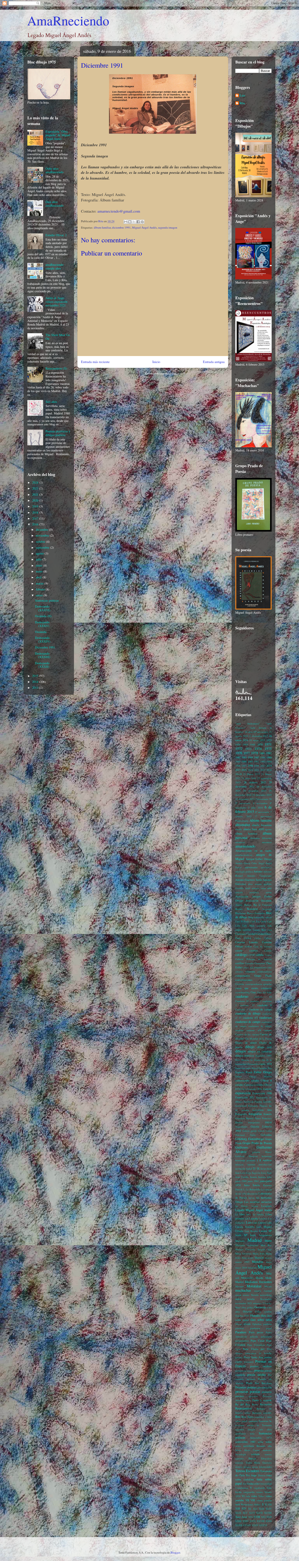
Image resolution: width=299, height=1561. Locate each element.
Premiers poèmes (246, 1387)
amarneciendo (245, 846)
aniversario (251, 867)
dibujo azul (264, 1047)
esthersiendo (242, 1080)
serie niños (265, 1442)
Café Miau (248, 925)
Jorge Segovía (253, 1172)
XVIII (256, 1517)
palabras (267, 1324)
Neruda (255, 1295)
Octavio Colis (252, 1311)
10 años (249, 731)
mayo (39, 571)
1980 (261, 753)
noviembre (43, 535)
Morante (239, 1286)
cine (269, 967)
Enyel (255, 1068)
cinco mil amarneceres (255, 967)
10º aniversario (260, 731)
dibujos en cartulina (260, 1051)
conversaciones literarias (253, 980)
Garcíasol (240, 1134)
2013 (35, 687)
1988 (269, 757)
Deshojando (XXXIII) (42, 655)
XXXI (269, 1521)
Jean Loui (240, 1172)
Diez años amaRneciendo (54, 204)
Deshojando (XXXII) (42, 665)
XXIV (246, 1521)
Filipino (263, 1105)
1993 (263, 761)
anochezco (266, 867)
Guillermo (241, 1147)
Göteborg (241, 1139)
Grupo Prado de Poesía (257, 1143)
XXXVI (263, 1525)
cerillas (239, 963)
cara (269, 929)
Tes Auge (251, 1475)
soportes (239, 1458)
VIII (252, 1500)
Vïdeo (261, 1496)
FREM (268, 1122)
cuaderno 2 (255, 1001)
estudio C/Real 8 (261, 1080)
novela (251, 1299)
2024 (35, 482)
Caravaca (240, 934)
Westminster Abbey (251, 1504)
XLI (255, 1508)
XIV (244, 1508)
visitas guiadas (264, 1500)
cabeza (268, 917)
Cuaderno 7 (241, 1009)
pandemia (255, 1328)
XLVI (252, 1512)
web (237, 1504)
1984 (250, 757)
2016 (35, 524)
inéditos (267, 1160)
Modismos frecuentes (258, 1282)
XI (266, 1504)
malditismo (252, 1245)
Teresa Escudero (247, 1470)
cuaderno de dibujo (247, 1013)
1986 (263, 757)
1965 (245, 744)
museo (246, 1295)
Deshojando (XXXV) (42, 624)
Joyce (263, 1172)
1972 (238, 748)
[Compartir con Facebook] (138, 222)
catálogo (241, 954)
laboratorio (252, 1193)
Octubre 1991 (242, 1315)
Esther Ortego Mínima (253, 1076)
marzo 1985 (242, 1261)
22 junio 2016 (248, 778)
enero (40, 595)
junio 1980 (241, 1181)
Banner (248, 904)
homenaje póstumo (245, 1160)
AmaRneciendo (68, 20)
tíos (244, 1483)
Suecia (252, 1458)
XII (270, 1504)
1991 (250, 761)
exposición (243, 1092)
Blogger (175, 1552)
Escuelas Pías (265, 1068)
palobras (239, 1328)
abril (39, 577)
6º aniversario (262, 812)
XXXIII (247, 1525)
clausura (250, 971)
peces (260, 1332)
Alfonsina (267, 838)
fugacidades (241, 1126)
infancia (239, 1164)
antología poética (244, 871)
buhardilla (259, 917)
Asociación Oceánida (259, 900)
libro (242, 1214)
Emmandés (253, 1064)
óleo (263, 1315)
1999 (256, 765)
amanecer (240, 842)
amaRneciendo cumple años (54, 266)
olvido (247, 1324)
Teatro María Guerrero (259, 1462)
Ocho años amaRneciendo (54, 170)
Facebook (249, 1101)
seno (252, 1433)
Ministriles (247, 1278)
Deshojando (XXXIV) (42, 639)
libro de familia (255, 1214)
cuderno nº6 (253, 1030)
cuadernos (265, 1017)
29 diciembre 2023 (245, 799)
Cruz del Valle (264, 992)
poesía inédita (256, 1374)
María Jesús (259, 1253)
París (252, 1332)
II (260, 1160)
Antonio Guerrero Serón (248, 880)
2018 (35, 512)
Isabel (249, 1168)
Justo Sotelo (252, 1185)
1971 (268, 744)
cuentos (268, 1030)
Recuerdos (266, 1404)
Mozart (268, 1286)
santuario (253, 1421)
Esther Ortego (263, 1072)
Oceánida (40, 632)
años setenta (254, 884)
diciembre (42, 529)
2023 (35, 488)
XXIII (238, 1521)
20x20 (238, 774)
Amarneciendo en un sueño (253, 851)
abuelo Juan (250, 829)
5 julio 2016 (255, 807)
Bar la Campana (262, 904)
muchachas (243, 1290)
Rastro (255, 1404)
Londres (263, 1218)
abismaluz (242, 824)
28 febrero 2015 (255, 782)
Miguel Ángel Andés (144, 227)
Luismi (263, 1231)
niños (238, 1299)
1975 (268, 748)
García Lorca (265, 1130)
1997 (244, 765)
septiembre (43, 547)
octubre (41, 541)
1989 (238, 761)
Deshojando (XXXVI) (42, 608)
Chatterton (259, 963)
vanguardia (249, 1492)
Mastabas (257, 1262)
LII (246, 1218)
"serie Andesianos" (247, 723)
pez (263, 1349)
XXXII (238, 1525)
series (238, 1446)
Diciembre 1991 (45, 647)
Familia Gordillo (263, 1101)
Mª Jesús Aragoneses (258, 1235)
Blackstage (240, 913)
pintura (239, 1357)
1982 (238, 757)
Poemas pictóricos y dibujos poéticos (58, 433)
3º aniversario (243, 803)
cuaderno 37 (246, 1005)
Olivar (238, 1324)
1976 (238, 752)
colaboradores (264, 971)
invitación (240, 1168)
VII (247, 1500)
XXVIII (261, 1521)
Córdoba (239, 984)
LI (236, 1214)
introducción (265, 1164)
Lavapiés (266, 1206)
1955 (269, 740)
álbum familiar (102, 227)
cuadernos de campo (247, 1022)
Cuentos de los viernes (247, 1034)
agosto (40, 553)
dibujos (240, 1051)
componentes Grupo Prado (253, 976)
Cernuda (249, 963)
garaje (254, 1130)
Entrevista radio (243, 1068)
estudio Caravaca (245, 1085)
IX (258, 1168)
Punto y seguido (262, 1400)
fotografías (255, 1114)
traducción (253, 1483)
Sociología (240, 1454)
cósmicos (266, 988)
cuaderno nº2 (250, 1018)
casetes (253, 950)
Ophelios (256, 1324)
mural (238, 1295)
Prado (249, 1383)
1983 (244, 757)
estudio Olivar (263, 1085)
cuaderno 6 (264, 1005)
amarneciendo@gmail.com (118, 211)
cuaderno (241, 996)
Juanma (262, 1177)
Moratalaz (254, 1285)
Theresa (262, 1475)
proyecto (253, 1396)
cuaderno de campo (260, 1009)
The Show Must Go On (58, 337)
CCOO (252, 955)
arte (269, 888)
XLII (261, 1508)
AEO (261, 829)
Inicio (156, 361)
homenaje (267, 1156)
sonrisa (268, 1454)
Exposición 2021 (245, 1097)
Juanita (253, 1177)
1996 (238, 765)
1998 (250, 766)
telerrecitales (265, 1466)
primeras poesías (247, 1391)
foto (269, 1110)
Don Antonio (242, 1059)
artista (269, 892)
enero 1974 (265, 1064)
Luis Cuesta (259, 1222)
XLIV (269, 1508)
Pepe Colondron (256, 1344)
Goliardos (266, 1135)
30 (270, 799)
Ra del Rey (242, 1404)
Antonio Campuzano (259, 875)
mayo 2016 (241, 1267)
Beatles (238, 909)
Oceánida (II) (43, 616)
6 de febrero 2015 (253, 809)
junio (39, 565)
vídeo (254, 1496)
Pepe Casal (257, 1341)
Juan (269, 1172)
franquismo (254, 1122)
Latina (255, 1206)
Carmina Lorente (246, 942)
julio (39, 559)
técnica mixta (251, 1466)
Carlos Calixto (263, 938)
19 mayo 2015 (257, 740)
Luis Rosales (251, 1231)
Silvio (238, 1450)
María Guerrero (243, 1253)
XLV (245, 1512)
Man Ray (266, 1245)
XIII (237, 1508)
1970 (260, 744)
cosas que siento (246, 988)
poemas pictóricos (244, 1370)
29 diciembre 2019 (262, 794)
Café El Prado (242, 921)
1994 (269, 761)
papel (269, 1328)
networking (266, 1295)
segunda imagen (167, 227)
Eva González (250, 1089)
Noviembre (266, 1299)
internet (251, 1164)
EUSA (238, 1089)
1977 (247, 753)
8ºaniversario (241, 820)
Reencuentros (243, 1408)
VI (243, 1496)
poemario (249, 1361)
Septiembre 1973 (261, 1437)
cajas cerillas (243, 930)
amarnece (267, 842)
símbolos (267, 1450)
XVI (250, 1517)
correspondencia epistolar (258, 984)
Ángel (261, 863)
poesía (259, 1370)
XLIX (238, 1512)
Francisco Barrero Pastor (248, 1118)
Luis (242, 95)
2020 (35, 500)
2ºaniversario (261, 799)
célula (260, 955)
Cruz (253, 992)
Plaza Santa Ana (253, 1357)
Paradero (240, 1332)
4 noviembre (260, 803)
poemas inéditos (261, 1366)
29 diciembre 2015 (254, 790)
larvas (252, 1197)
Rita (242, 103)
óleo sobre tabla (261, 1320)
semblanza (240, 1433)
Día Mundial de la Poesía (258, 1038)
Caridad (250, 934)
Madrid (254, 1240)
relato (247, 1412)
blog (250, 917)
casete (239, 950)
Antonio (257, 871)
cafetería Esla (264, 925)
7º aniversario (263, 816)
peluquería (266, 1336)
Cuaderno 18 (242, 1001)
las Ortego (241, 1206)
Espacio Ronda (244, 1072)
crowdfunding (242, 992)
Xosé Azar (241, 1517)
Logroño (253, 1218)
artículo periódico (247, 892)
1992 (256, 761)
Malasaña (240, 1245)
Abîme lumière (261, 820)
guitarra (256, 1152)
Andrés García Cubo (246, 863)
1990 (244, 761)
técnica (238, 1466)
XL (250, 1508)
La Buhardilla (253, 1189)
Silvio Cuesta (252, 1450)
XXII (269, 1517)
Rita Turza (247, 1417)
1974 (258, 748)
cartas (248, 946)
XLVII (259, 1512)
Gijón (253, 1134)
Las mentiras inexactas (258, 1202)
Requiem (256, 1412)
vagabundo (259, 1487)
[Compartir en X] (134, 222)
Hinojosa (253, 1156)
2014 (35, 682)
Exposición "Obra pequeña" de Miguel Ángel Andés (58, 135)
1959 (238, 744)
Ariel (247, 888)
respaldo (267, 1412)
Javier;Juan (266, 1168)
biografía (267, 909)
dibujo (249, 1046)
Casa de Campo (263, 946)
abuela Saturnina (262, 825)
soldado (255, 1454)
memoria (252, 1267)
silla (270, 1446)
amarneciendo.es (243, 854)
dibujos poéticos (244, 1055)
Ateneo (239, 904)
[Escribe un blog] (130, 222)
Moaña (259, 1278)
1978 (254, 752)
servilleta (248, 1446)
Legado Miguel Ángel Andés (253, 1210)
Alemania (255, 838)
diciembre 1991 (121, 227)
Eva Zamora (265, 1089)
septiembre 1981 (245, 1442)
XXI (263, 1517)
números (257, 1303)
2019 (35, 506)
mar (270, 1249)
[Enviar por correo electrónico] (125, 222)
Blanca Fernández (256, 913)
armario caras (259, 888)
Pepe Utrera (250, 1349)
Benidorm (252, 909)
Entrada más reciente (95, 361)
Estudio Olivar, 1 (56, 235)
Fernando (253, 1105)
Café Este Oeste (258, 921)
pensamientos (242, 1340)
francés (268, 1114)
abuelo (238, 829)
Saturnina (263, 1421)
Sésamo (261, 1446)
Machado (240, 1240)
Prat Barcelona (263, 1383)
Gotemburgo (256, 1139)
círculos (239, 971)
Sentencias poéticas (47, 600)
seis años (265, 1429)
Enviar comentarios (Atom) (161, 373)
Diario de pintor (246, 1043)
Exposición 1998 (262, 1093)
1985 (256, 757)
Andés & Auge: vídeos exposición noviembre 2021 (56, 301)
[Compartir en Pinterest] (142, 222)
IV (254, 1168)
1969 (252, 744)
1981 (269, 753)
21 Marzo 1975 (251, 774)
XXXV (255, 1525)
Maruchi (259, 1258)
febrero (41, 589)
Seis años (51, 402)
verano (259, 1492)
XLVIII (268, 1512)
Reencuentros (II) (56, 368)
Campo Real (259, 929)
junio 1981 (253, 1181)
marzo (40, 583)
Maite (268, 1241)
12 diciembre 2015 (258, 736)
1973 (248, 749)
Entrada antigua (214, 361)
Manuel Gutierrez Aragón (250, 1249)
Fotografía (241, 1114)
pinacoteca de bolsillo (258, 1353)
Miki (269, 1273)
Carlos (247, 938)
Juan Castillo (242, 1177)
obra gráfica (247, 1307)
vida (248, 1496)
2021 (35, 494)
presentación (264, 1387)
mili (237, 1277)
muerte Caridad (263, 1290)
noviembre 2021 (243, 1303)
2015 (35, 676)
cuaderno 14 (263, 996)
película (254, 1336)
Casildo (268, 950)
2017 (35, 518)
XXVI (253, 1521)
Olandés (255, 1315)
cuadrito (239, 1030)
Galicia (246, 1130)
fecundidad (241, 1105)
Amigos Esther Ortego (259, 859)
